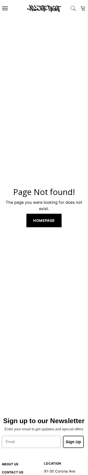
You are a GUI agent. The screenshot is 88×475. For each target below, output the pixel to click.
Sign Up (73, 442)
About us (10, 464)
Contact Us (12, 472)
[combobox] (73, 8)
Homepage (44, 220)
